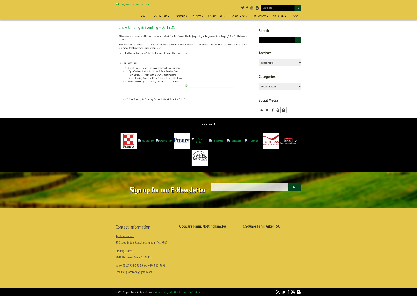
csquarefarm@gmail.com (137, 272)
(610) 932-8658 (156, 265)
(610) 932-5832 (132, 265)
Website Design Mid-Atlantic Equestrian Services (177, 292)
